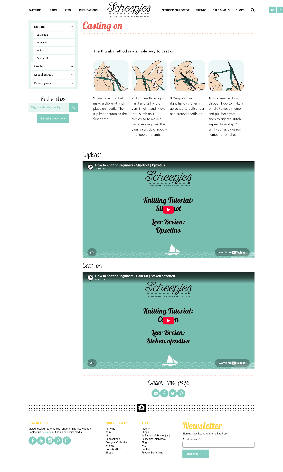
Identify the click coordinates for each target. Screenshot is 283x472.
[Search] (73, 107)
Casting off (42, 58)
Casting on (42, 35)
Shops (240, 10)
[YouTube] (41, 440)
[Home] (129, 10)
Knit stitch (42, 42)
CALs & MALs (221, 10)
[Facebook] (32, 440)
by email (46, 432)
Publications (88, 10)
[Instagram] (50, 440)
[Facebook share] (164, 393)
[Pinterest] (181, 393)
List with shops (50, 118)
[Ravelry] (67, 440)
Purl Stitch (42, 50)
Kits (68, 10)
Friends (201, 10)
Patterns (34, 10)
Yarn (53, 10)
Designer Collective (175, 10)
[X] (173, 393)
